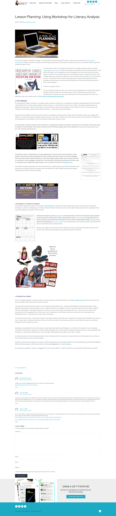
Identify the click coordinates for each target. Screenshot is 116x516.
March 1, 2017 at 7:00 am (26, 379)
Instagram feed (67, 162)
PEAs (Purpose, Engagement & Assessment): (51, 96)
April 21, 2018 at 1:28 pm (25, 410)
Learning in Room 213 (21, 367)
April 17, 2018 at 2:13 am (25, 394)
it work (90, 76)
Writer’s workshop (80, 217)
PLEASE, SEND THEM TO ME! (76, 496)
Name (17, 456)
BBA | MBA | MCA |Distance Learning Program (26, 385)
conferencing (93, 219)
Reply (16, 387)
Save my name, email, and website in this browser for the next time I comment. (35, 471)
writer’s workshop (56, 70)
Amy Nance (22, 392)
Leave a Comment (32, 22)
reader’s (45, 70)
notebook (59, 215)
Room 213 (22, 408)
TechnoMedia (34, 511)
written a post (78, 300)
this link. (69, 344)
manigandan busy (24, 378)
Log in (39, 511)
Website (17, 467)
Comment (18, 431)
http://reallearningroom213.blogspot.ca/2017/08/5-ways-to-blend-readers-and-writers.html (38, 417)
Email (16, 462)
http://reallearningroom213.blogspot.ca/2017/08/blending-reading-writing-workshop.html (37, 419)
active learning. (49, 206)
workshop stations (58, 221)
